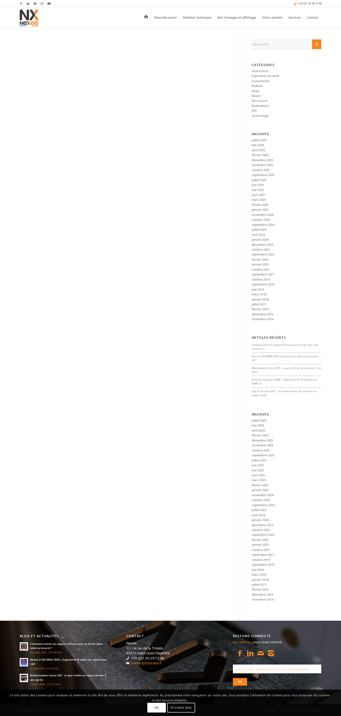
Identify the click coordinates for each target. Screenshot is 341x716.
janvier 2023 (260, 264)
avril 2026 (258, 150)
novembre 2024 (262, 215)
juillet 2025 (259, 180)
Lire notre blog (243, 642)
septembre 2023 (263, 254)
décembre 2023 (262, 245)
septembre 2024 (263, 225)
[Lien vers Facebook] (21, 3)
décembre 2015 (262, 314)
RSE (254, 111)
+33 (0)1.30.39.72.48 (309, 3)
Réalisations (260, 106)
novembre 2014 (262, 319)
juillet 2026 (259, 140)
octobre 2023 (261, 249)
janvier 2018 (260, 299)
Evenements (260, 81)
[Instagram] (271, 653)
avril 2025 (258, 195)
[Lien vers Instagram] (42, 3)
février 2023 (260, 259)
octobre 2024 (261, 219)
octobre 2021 (261, 269)
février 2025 (260, 205)
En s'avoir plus (181, 708)
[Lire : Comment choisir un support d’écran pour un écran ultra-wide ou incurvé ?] (24, 646)
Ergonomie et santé (265, 76)
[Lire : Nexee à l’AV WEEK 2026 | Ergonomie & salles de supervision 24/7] (24, 662)
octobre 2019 (261, 279)
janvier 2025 (260, 210)
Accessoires (260, 71)
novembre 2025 (262, 165)
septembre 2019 (263, 284)
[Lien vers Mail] (35, 3)
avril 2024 (258, 235)
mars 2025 (259, 200)
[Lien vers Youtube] (48, 3)
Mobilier (257, 86)
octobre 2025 (261, 170)
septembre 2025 (263, 175)
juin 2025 (258, 185)
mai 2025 (258, 190)
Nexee (256, 96)
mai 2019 (258, 289)
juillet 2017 (259, 304)
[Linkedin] (250, 653)
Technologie (260, 116)
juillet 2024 (259, 229)
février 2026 (260, 155)
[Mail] (260, 653)
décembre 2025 (262, 160)
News (256, 91)
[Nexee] (29, 17)
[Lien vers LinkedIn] (28, 3)
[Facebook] (239, 653)
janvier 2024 (260, 239)
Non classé (259, 101)
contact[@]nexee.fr (146, 663)
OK (156, 708)
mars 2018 (259, 294)
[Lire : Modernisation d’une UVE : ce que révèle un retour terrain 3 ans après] (24, 678)
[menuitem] (146, 17)
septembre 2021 (263, 274)
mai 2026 (258, 145)
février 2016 (260, 309)
